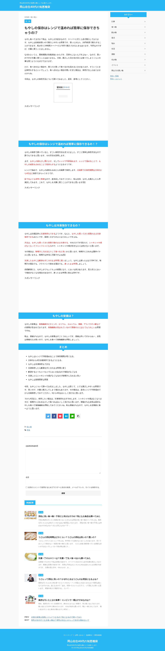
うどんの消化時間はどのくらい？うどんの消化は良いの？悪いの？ (67, 537)
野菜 (28, 430)
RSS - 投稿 (114, 76)
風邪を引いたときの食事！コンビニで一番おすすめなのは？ (64, 600)
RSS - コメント (116, 79)
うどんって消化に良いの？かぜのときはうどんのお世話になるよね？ (68, 579)
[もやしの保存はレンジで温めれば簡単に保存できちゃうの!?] (66, 416)
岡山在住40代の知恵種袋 (35, 6)
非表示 (66, 87)
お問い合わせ (79, 635)
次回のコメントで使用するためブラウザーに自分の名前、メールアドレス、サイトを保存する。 (64, 487)
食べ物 (29, 427)
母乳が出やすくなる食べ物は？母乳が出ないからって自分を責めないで (60, 620)
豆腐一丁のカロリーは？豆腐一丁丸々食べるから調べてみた (64, 558)
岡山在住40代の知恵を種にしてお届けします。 (82, 645)
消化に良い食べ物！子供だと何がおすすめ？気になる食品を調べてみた (69, 516)
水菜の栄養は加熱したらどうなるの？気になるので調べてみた (56, 617)
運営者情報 (98, 635)
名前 (27, 477)
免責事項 (89, 635)
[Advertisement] (43, 122)
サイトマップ (68, 635)
